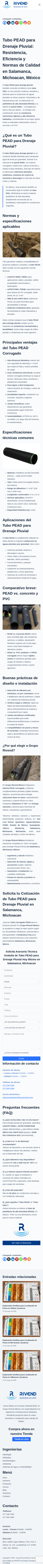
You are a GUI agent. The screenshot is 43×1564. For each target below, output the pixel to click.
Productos (7, 1484)
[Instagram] (25, 23)
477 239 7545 (8, 1514)
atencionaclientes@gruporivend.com (18, 1097)
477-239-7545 (8, 1085)
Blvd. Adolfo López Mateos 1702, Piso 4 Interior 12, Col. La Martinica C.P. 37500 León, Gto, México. (19, 1545)
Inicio (5, 1478)
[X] (9, 23)
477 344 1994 (8, 1517)
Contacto (6, 1496)
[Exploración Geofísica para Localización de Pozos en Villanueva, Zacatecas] (21, 1360)
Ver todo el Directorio (21, 1243)
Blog (4, 1490)
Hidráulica (7, 1458)
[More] (29, 23)
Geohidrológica (9, 1461)
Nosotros (6, 1481)
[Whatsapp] (21, 23)
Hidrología (7, 1455)
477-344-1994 (8, 1088)
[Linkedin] (13, 23)
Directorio (7, 1493)
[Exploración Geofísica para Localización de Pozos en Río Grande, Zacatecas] (21, 1326)
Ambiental (7, 1464)
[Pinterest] (17, 23)
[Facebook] (4, 23)
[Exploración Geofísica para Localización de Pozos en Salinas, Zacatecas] (21, 1291)
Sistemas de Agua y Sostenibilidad (17, 1467)
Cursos (6, 1487)
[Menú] (39, 5)
